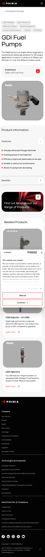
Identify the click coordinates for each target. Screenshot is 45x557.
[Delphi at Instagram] (13, 536)
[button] (22, 141)
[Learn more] (18, 332)
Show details (33, 288)
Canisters (5, 489)
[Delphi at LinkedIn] (8, 536)
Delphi (4, 424)
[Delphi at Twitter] (18, 536)
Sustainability (6, 440)
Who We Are (6, 416)
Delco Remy (6, 428)
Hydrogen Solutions (9, 466)
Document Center (8, 451)
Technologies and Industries (14, 461)
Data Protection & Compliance (15, 502)
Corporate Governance (10, 436)
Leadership (6, 444)
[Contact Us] (38, 197)
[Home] (9, 3)
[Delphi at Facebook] (3, 536)
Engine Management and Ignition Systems (17, 485)
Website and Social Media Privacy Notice (16, 527)
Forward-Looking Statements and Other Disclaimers (20, 523)
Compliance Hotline (9, 519)
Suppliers (5, 447)
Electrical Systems (8, 477)
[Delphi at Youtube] (23, 536)
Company (6, 411)
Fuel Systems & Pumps (15, 11)
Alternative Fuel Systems (11, 469)
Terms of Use (6, 511)
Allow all (22, 295)
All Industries (6, 493)
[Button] (38, 71)
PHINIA (4, 420)
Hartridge (5, 432)
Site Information (7, 515)
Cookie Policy (6, 507)
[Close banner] (41, 252)
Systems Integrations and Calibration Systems (18, 473)
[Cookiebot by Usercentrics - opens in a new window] (28, 252)
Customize (21, 302)
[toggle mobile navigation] (41, 3)
